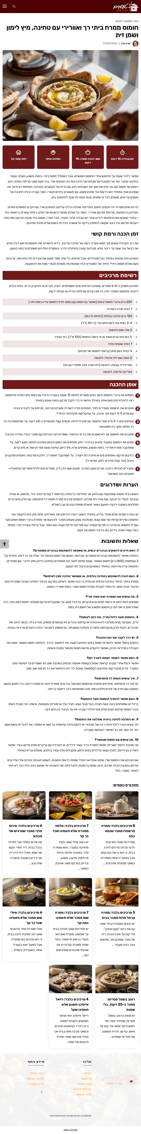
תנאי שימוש (84, 1094)
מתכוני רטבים (124, 21)
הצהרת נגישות (71, 1129)
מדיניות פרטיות (82, 1089)
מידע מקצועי (36, 1084)
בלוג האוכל (37, 1073)
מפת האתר (84, 1084)
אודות (87, 1073)
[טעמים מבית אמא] (124, 6)
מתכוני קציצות (35, 1078)
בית (136, 21)
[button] (14, 6)
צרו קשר (86, 1078)
